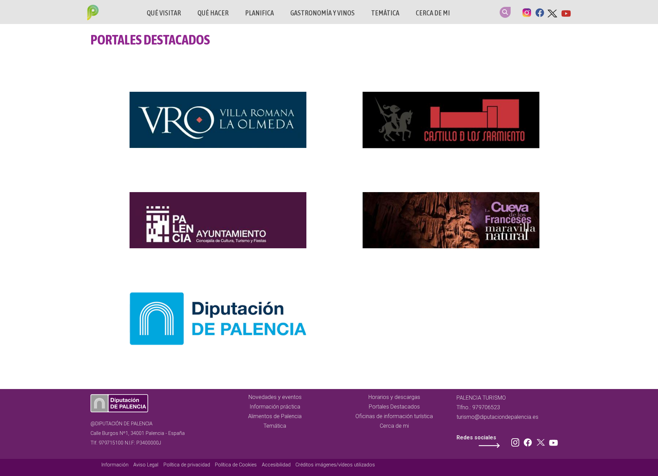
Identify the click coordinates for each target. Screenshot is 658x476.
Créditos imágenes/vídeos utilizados (335, 465)
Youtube (565, 12)
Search (505, 12)
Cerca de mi (433, 13)
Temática (385, 13)
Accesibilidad (276, 465)
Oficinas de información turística (394, 416)
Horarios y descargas (394, 397)
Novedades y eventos (275, 397)
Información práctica (274, 406)
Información (115, 465)
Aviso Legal (145, 465)
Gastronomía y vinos (322, 13)
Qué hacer (213, 13)
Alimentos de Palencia (275, 416)
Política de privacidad (186, 465)
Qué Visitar (164, 13)
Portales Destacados (394, 406)
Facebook (539, 12)
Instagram (526, 12)
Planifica (259, 13)
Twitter (552, 12)
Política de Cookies (236, 465)
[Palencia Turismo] (91, 13)
